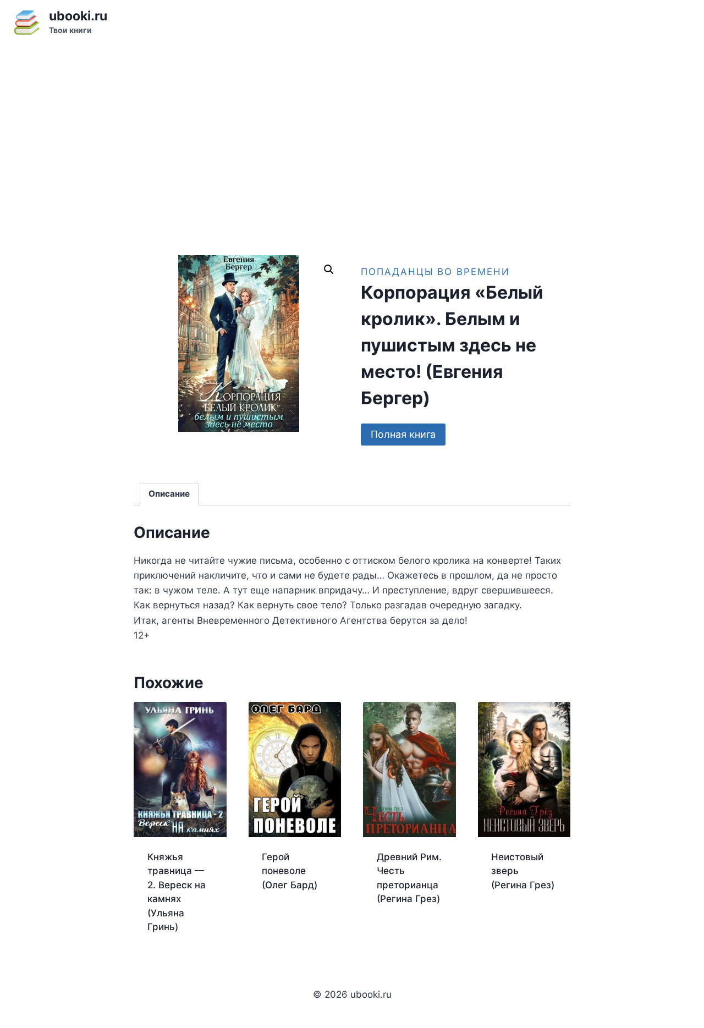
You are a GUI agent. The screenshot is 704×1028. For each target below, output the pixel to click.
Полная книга (403, 434)
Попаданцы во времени (435, 271)
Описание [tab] (169, 493)
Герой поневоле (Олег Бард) (289, 870)
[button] (329, 269)
